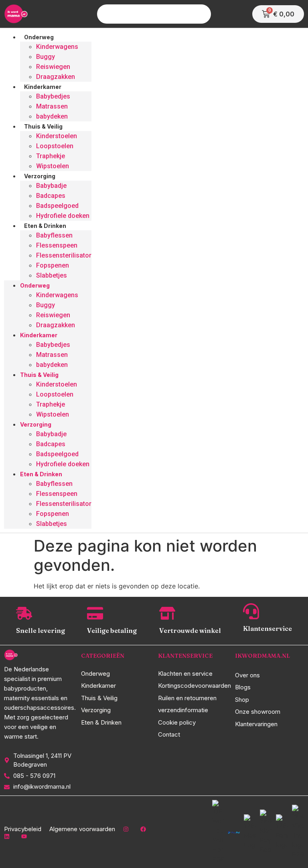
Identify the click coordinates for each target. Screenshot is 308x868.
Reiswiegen (53, 66)
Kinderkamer (42, 86)
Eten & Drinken (45, 225)
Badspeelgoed (57, 205)
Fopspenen (52, 265)
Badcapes (50, 195)
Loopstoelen (54, 146)
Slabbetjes (51, 275)
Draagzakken (55, 77)
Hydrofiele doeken (62, 216)
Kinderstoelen (56, 136)
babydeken (52, 116)
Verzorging (39, 176)
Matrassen (52, 106)
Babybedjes (53, 96)
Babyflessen (54, 235)
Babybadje (51, 185)
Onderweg (39, 37)
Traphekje (50, 156)
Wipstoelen (52, 166)
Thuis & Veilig (43, 126)
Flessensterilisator (63, 255)
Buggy (45, 56)
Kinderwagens (57, 46)
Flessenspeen (56, 245)
